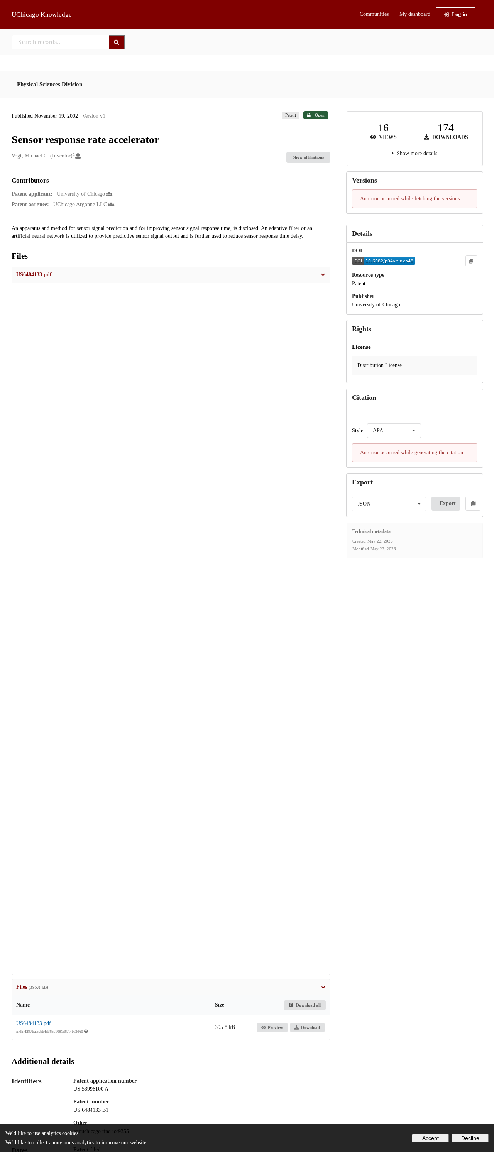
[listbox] (394, 430)
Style (357, 430)
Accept (430, 1138)
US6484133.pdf (33, 1023)
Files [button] (32, 987)
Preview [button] (275, 1027)
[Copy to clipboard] (471, 260)
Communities (374, 14)
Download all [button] (308, 1005)
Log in (459, 14)
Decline (470, 1138)
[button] (171, 274)
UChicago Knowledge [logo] (42, 14)
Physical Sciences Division (49, 84)
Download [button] (310, 1027)
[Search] (117, 42)
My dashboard (414, 14)
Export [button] (448, 503)
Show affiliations (308, 157)
